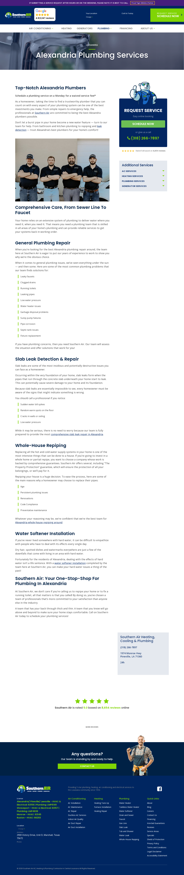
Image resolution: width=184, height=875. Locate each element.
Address (20, 832)
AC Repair (72, 811)
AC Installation (74, 803)
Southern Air (42, 112)
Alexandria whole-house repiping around (38, 522)
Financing (126, 28)
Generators (85, 28)
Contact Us (87, 766)
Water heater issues (30, 306)
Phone (19, 842)
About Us (147, 28)
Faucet (122, 819)
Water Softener (126, 811)
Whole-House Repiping (129, 839)
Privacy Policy (153, 843)
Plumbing (104, 28)
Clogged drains (28, 282)
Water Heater (125, 803)
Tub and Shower (126, 831)
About (149, 803)
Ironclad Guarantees (156, 823)
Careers (150, 811)
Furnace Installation (102, 807)
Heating (66, 28)
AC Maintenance (75, 807)
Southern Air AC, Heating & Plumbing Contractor (42, 868)
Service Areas (153, 831)
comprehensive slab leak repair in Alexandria (77, 434)
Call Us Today (127, 13)
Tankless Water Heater (129, 807)
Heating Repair (100, 811)
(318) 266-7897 (144, 138)
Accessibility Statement (157, 855)
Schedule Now (168, 15)
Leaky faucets (27, 276)
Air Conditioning (40, 28)
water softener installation (70, 563)
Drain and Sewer (126, 815)
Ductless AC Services (77, 815)
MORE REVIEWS (92, 727)
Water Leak (124, 835)
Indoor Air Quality (75, 819)
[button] (44, 14)
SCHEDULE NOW (143, 124)
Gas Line (123, 823)
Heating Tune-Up (101, 803)
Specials (150, 835)
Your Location (91, 13)
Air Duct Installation (76, 827)
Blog (149, 807)
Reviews (150, 827)
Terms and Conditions (156, 847)
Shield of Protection (155, 839)
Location (20, 825)
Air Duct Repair (74, 823)
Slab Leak (123, 827)
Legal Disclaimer (154, 851)
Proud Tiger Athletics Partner (142, 3)
